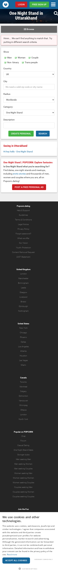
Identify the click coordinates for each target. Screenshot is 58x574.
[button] (29, 568)
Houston (23, 356)
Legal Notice (23, 224)
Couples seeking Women (23, 492)
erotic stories (19, 173)
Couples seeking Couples (23, 496)
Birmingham (23, 283)
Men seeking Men (23, 459)
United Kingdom (23, 269)
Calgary (23, 391)
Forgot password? (23, 234)
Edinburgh (23, 306)
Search (43, 133)
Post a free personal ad (29, 187)
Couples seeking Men (23, 487)
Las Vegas (23, 360)
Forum (23, 441)
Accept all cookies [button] (16, 560)
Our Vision (23, 243)
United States (23, 324)
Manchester (23, 278)
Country (7, 68)
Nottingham (23, 311)
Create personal (21, 133)
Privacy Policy (23, 229)
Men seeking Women (23, 464)
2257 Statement (23, 257)
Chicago (23, 333)
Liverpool (23, 297)
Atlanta (23, 351)
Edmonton (23, 396)
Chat (23, 436)
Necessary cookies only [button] (43, 559)
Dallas (23, 342)
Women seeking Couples (23, 482)
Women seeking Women (23, 478)
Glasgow (23, 292)
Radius (6, 94)
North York (23, 419)
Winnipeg (23, 405)
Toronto (23, 382)
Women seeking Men (23, 473)
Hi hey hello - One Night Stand (18, 151)
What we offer (23, 238)
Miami (23, 365)
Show (6, 52)
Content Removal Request (23, 252)
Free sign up (39, 4)
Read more (12, 554)
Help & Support (23, 210)
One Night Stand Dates (23, 450)
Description (9, 119)
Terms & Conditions (23, 220)
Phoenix (23, 337)
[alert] (29, 543)
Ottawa (23, 410)
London (23, 274)
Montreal (23, 387)
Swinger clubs (23, 455)
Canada (23, 378)
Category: (8, 107)
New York (23, 328)
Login (21, 4)
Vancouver (23, 401)
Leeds (23, 288)
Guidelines (23, 215)
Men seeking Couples (23, 469)
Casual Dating (23, 445)
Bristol (23, 302)
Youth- (19, 248)
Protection (26, 248)
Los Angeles (23, 346)
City (5, 81)
